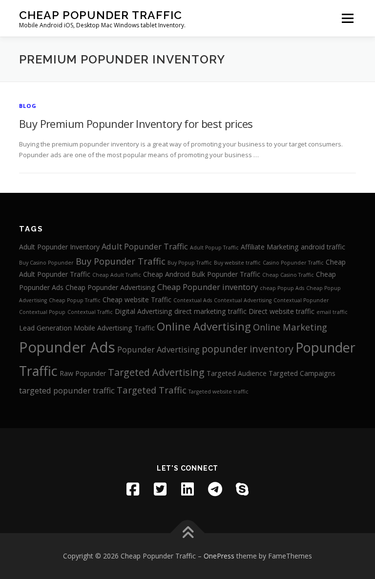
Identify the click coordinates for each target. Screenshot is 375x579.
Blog (28, 105)
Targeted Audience (237, 373)
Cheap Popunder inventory (207, 286)
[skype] (242, 489)
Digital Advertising (143, 311)
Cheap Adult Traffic (116, 274)
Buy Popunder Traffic (121, 261)
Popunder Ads (67, 347)
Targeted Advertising (156, 372)
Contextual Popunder (301, 300)
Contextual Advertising (242, 300)
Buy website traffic (237, 262)
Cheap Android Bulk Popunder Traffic (201, 274)
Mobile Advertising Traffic (114, 327)
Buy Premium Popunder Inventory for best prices (135, 123)
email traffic (332, 312)
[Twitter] (160, 489)
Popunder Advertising (158, 349)
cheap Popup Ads (282, 288)
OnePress (219, 555)
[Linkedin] (187, 489)
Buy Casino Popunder (46, 262)
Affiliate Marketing (270, 246)
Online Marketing (290, 327)
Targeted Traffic (152, 390)
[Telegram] (215, 489)
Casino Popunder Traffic (293, 262)
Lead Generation (45, 327)
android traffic (323, 246)
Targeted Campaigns (302, 373)
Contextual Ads (192, 300)
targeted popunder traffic (67, 390)
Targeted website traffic (218, 391)
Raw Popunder (83, 373)
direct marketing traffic (210, 311)
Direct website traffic (281, 311)
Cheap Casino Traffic (288, 274)
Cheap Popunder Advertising (110, 287)
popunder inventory (247, 348)
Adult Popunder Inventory (59, 246)
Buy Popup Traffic (189, 262)
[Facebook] (132, 489)
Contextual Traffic (90, 312)
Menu (347, 18)
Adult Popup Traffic (214, 247)
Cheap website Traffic (137, 299)
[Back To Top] (187, 533)
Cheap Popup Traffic (75, 300)
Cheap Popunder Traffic (100, 14)
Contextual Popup (42, 312)
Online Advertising (204, 326)
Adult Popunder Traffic (145, 246)
